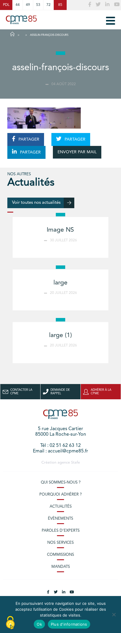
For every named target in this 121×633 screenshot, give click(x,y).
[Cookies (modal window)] (10, 623)
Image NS (60, 230)
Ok (39, 624)
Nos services (60, 543)
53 (38, 5)
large (60, 283)
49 (28, 5)
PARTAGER (28, 139)
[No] (114, 614)
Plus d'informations (69, 624)
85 (60, 5)
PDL (6, 5)
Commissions (60, 555)
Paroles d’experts (61, 531)
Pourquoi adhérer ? (60, 494)
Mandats (60, 567)
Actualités (61, 507)
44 (18, 5)
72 (48, 5)
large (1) (60, 335)
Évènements (60, 519)
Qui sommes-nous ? (60, 482)
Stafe (75, 462)
